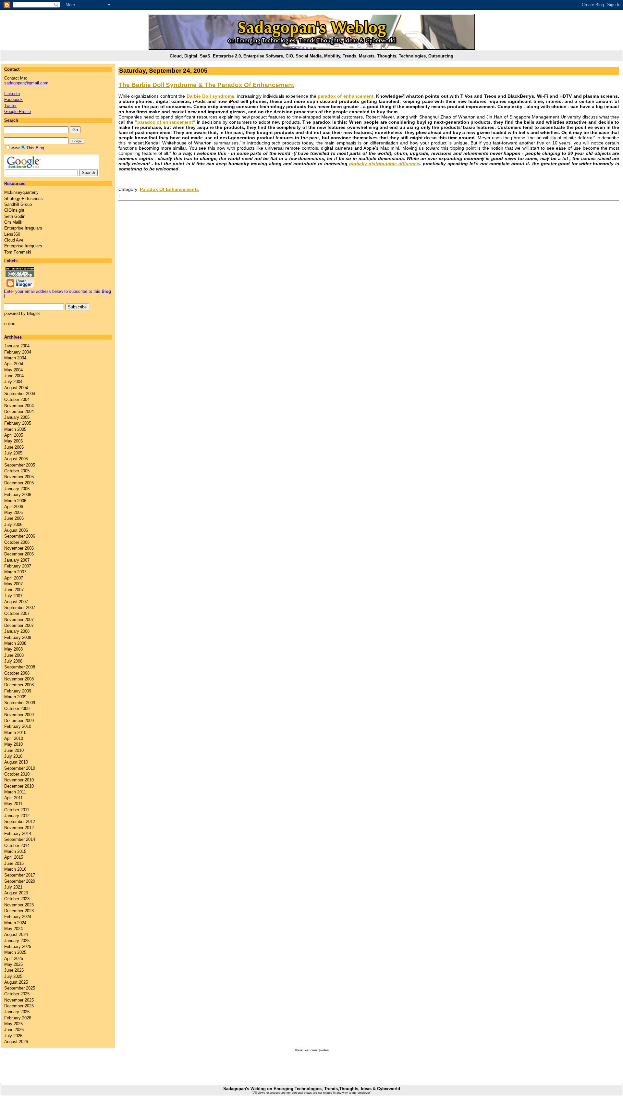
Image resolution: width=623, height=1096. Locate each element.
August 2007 (16, 601)
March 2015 (15, 851)
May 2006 (13, 512)
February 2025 (17, 946)
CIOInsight (14, 210)
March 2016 (15, 869)
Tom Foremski (17, 252)
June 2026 (14, 1029)
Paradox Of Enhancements (169, 189)
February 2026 (17, 1017)
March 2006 (15, 500)
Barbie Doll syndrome (211, 96)
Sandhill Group (18, 204)
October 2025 (17, 993)
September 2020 (19, 881)
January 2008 (17, 631)
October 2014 (17, 845)
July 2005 (13, 453)
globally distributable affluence (384, 163)
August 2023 (16, 893)
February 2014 (17, 833)
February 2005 (17, 423)
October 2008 (17, 673)
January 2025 (17, 940)
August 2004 (16, 387)
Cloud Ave (13, 240)
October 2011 (16, 809)
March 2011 (15, 792)
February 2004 (17, 352)
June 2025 (14, 970)
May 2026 (13, 1023)
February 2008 (17, 637)
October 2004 (17, 399)
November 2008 (19, 679)
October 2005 (17, 470)
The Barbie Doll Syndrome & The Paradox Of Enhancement (206, 84)
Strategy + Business (23, 198)
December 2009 (19, 720)
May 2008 (13, 649)
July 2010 (13, 756)
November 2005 (19, 476)
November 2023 (19, 905)
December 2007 (19, 625)
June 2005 (14, 447)
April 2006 (13, 506)
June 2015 (14, 863)
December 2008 (19, 684)
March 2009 (15, 696)
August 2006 (16, 530)
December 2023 (19, 910)
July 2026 (13, 1035)
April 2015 (13, 857)
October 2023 (17, 898)
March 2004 (15, 357)
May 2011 (13, 803)
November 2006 (19, 548)
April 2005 (13, 435)
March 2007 (15, 571)
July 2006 (13, 524)
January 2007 (17, 560)
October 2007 (17, 613)
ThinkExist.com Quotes (311, 1050)
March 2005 (15, 429)
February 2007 (17, 566)
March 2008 (15, 643)
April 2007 (13, 578)
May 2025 (13, 964)
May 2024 (13, 928)
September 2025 (19, 988)
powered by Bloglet (22, 313)
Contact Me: (26, 80)
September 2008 (19, 667)
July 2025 (13, 976)
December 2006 (19, 554)
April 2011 (13, 797)
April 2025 (13, 958)
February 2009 (17, 691)
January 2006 (17, 488)
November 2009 (19, 714)
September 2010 (19, 768)
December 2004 (19, 411)
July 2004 (13, 381)
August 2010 (16, 762)
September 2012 (19, 821)
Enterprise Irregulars (23, 228)
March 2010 (15, 732)
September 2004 (19, 393)
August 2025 (16, 982)
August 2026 (16, 1041)
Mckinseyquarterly (21, 192)
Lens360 (12, 234)
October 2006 (17, 542)
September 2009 (19, 702)
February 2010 (17, 726)
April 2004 (13, 363)
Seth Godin (14, 216)
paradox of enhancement (345, 96)
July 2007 (13, 595)
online (9, 323)
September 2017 (19, 875)
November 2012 (19, 827)
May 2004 (13, 369)
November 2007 (19, 619)
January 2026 (17, 1011)
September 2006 (19, 536)
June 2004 (14, 375)
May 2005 (13, 441)
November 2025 (19, 1000)
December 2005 (19, 482)
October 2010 (17, 774)
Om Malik (13, 222)
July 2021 (13, 887)
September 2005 (19, 465)
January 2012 (17, 815)
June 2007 (14, 589)
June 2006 (14, 518)
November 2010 (19, 780)
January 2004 (17, 345)
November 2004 (19, 405)
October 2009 (17, 708)
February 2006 (17, 494)
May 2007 (13, 583)
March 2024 (15, 922)
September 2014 (19, 839)
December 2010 (19, 786)
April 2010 (13, 738)
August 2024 (16, 934)
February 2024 (17, 916)
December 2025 (19, 1005)
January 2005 (17, 417)
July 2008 (13, 661)
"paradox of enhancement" (165, 122)
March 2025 (15, 952)
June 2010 (14, 750)
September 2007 (19, 607)
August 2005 (16, 458)
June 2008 (14, 655)
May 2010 (13, 744)
